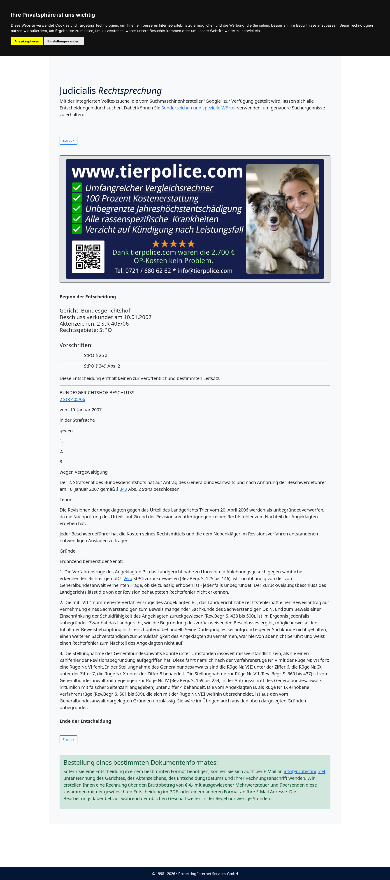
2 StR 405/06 (72, 399)
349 (123, 489)
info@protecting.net (304, 771)
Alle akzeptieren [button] (26, 41)
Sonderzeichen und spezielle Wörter (198, 108)
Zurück (68, 140)
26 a (128, 578)
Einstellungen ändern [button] (64, 41)
